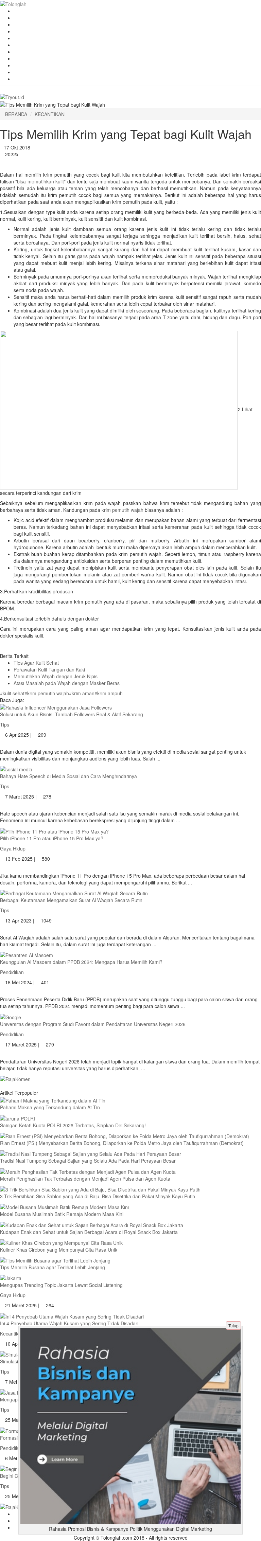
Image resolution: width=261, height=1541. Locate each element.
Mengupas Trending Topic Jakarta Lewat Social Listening (61, 1285)
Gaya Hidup (26, 65)
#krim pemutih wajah (46, 693)
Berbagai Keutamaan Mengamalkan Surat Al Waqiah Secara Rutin (71, 900)
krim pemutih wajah (123, 509)
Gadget (22, 51)
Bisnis (20, 78)
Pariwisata (25, 24)
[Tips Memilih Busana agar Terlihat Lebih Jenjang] (55, 1259)
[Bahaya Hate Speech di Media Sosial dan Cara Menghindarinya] (16, 768)
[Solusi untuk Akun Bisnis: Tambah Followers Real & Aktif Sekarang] (56, 706)
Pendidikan (25, 72)
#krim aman (81, 693)
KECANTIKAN (50, 114)
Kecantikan (25, 31)
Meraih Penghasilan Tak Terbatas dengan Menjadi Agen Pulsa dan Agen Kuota (85, 1178)
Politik (20, 44)
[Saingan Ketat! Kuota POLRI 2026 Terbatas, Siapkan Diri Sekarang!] (17, 1117)
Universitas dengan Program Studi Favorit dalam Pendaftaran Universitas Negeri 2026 (93, 1024)
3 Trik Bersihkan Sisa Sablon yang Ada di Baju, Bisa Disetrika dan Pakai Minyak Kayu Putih (97, 1196)
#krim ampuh (108, 693)
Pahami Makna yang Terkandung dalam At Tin (50, 1107)
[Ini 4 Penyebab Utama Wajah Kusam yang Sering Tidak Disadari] (72, 1315)
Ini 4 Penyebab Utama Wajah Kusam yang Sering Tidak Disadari (69, 1323)
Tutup (233, 1325)
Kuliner (21, 38)
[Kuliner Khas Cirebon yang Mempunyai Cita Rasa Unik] (61, 1242)
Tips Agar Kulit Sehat (36, 662)
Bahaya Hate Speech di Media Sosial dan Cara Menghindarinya (68, 776)
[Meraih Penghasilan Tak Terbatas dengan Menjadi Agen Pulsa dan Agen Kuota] (88, 1170)
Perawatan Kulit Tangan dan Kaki (49, 669)
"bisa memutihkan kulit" (40, 181)
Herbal (21, 17)
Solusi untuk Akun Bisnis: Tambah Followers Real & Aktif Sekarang (71, 714)
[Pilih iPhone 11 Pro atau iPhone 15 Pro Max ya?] (54, 830)
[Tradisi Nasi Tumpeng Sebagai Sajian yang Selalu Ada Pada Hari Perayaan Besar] (90, 1153)
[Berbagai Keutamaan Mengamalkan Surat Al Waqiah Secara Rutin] (74, 892)
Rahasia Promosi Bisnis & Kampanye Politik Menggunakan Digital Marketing (130, 1528)
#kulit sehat (12, 693)
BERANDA (16, 114)
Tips (18, 58)
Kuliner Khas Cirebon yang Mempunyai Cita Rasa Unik (58, 1249)
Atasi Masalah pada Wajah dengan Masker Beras (67, 683)
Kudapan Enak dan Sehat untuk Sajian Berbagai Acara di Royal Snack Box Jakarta (89, 1232)
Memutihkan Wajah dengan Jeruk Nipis (56, 676)
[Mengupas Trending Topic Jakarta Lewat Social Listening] (10, 1277)
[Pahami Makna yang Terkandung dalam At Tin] (52, 1099)
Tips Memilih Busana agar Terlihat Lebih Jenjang (52, 1267)
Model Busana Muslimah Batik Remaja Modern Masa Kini (61, 1214)
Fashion (22, 10)
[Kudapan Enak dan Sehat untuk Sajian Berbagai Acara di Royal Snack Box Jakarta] (91, 1224)
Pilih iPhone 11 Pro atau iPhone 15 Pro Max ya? (51, 838)
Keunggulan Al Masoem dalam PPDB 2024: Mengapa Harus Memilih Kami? (81, 961)
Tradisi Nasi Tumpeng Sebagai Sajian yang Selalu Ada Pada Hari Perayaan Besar (88, 1160)
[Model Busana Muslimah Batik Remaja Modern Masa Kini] (64, 1206)
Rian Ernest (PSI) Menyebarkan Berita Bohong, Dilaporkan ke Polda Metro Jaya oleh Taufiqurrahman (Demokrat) (122, 1143)
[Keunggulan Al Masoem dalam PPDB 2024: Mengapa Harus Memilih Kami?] (26, 954)
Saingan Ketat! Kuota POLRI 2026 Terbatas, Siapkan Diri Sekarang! (73, 1125)
